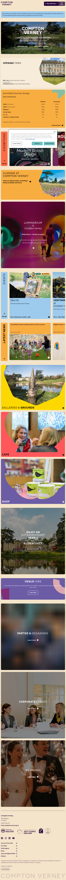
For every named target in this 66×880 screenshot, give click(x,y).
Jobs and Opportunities (8, 853)
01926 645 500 (5, 823)
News (2, 851)
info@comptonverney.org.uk (10, 825)
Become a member (42, 46)
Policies (3, 856)
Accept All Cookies (49, 143)
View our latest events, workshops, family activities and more (15, 182)
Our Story (4, 846)
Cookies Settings (5, 869)
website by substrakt (6, 866)
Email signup (5, 848)
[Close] (55, 131)
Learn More (33, 592)
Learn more (32, 640)
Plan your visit (22, 46)
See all (4, 164)
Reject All (37, 143)
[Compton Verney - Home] (6, 5)
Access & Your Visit (7, 843)
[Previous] (4, 157)
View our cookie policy (30, 139)
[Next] (4, 161)
